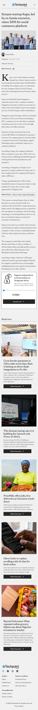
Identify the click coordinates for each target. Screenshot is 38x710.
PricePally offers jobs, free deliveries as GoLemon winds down (19, 499)
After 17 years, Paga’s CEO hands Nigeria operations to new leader (24, 194)
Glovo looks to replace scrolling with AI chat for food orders (17, 561)
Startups (10, 63)
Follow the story (15, 386)
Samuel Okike (9, 54)
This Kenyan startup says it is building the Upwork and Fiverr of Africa (19, 434)
